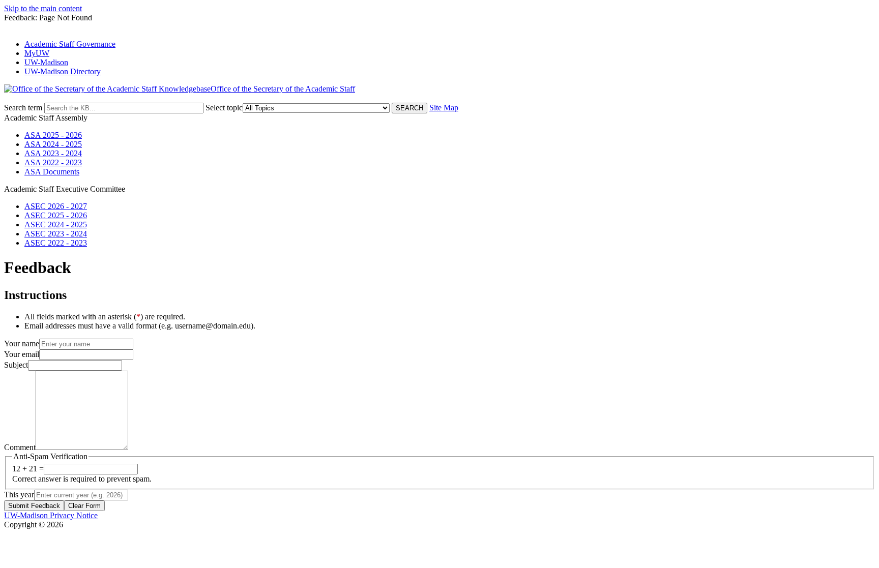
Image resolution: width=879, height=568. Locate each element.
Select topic (224, 107)
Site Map (443, 107)
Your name (21, 343)
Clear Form (84, 506)
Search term (23, 107)
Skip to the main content (43, 8)
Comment (20, 447)
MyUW (36, 53)
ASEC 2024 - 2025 (55, 224)
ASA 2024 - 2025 (53, 144)
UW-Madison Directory (62, 71)
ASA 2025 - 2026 (53, 135)
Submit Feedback (34, 506)
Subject (16, 365)
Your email (21, 354)
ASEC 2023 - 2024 (55, 233)
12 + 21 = (28, 468)
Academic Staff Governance (69, 44)
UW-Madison (46, 62)
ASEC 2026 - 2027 (55, 206)
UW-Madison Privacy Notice (51, 515)
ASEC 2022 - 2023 (55, 242)
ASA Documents (51, 171)
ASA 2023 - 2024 (53, 153)
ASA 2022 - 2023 (53, 162)
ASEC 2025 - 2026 (55, 215)
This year (19, 494)
